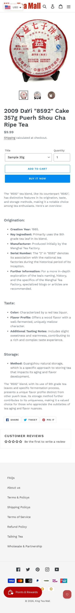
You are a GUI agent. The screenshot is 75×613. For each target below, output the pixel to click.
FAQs (11, 478)
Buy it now (37, 178)
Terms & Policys (18, 497)
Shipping (9, 137)
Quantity (59, 150)
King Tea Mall (42, 601)
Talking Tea (15, 536)
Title (7, 150)
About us (13, 487)
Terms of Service (19, 517)
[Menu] (69, 6)
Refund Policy (17, 526)
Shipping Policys (18, 507)
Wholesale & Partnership (24, 546)
